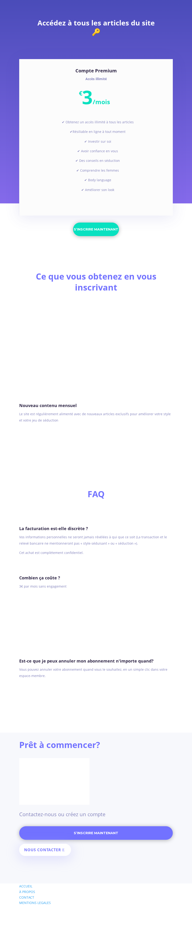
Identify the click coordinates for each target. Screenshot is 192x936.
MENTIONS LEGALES (35, 903)
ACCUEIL (25, 886)
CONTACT (26, 897)
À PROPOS (27, 892)
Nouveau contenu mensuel (48, 405)
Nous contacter (42, 849)
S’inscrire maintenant (96, 229)
